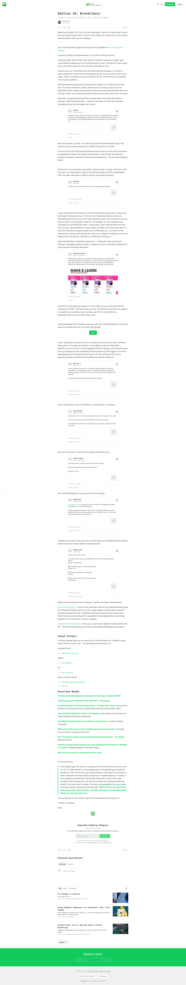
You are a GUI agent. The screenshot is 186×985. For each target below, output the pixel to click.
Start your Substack (88, 976)
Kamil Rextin (66, 21)
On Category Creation (69, 894)
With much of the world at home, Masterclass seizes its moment (86, 729)
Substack (83, 981)
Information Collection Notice (92, 842)
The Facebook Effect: (67, 607)
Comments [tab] (62, 864)
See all (61, 942)
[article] (93, 898)
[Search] (158, 4)
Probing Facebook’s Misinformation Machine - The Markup (84, 701)
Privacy (91, 971)
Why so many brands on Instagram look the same (80, 752)
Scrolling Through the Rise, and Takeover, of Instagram (82, 721)
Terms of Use (102, 840)
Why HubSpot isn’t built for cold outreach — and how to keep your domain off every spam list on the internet (84, 913)
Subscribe (170, 4)
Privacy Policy (108, 842)
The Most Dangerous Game (73, 682)
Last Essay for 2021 (64, 896)
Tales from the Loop (70, 653)
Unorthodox (66, 663)
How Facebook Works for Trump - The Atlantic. (79, 713)
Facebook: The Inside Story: (70, 624)
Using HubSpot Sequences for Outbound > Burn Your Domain (84, 908)
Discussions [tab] (72, 888)
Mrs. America (67, 672)
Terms (96, 971)
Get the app (102, 976)
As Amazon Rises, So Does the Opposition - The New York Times (86, 706)
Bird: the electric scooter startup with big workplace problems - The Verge (91, 737)
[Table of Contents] (2, 492)
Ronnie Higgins (71, 934)
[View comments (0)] (64, 27)
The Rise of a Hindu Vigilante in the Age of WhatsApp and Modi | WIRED (89, 696)
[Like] (60, 27)
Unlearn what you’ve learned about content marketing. (80, 926)
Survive (64, 686)
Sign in (180, 4)
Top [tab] (60, 888)
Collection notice (104, 971)
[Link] (55, 636)
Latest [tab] (65, 888)
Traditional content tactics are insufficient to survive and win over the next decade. (82, 931)
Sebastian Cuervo (82, 898)
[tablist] (66, 864)
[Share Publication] (162, 4)
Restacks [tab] (70, 864)
